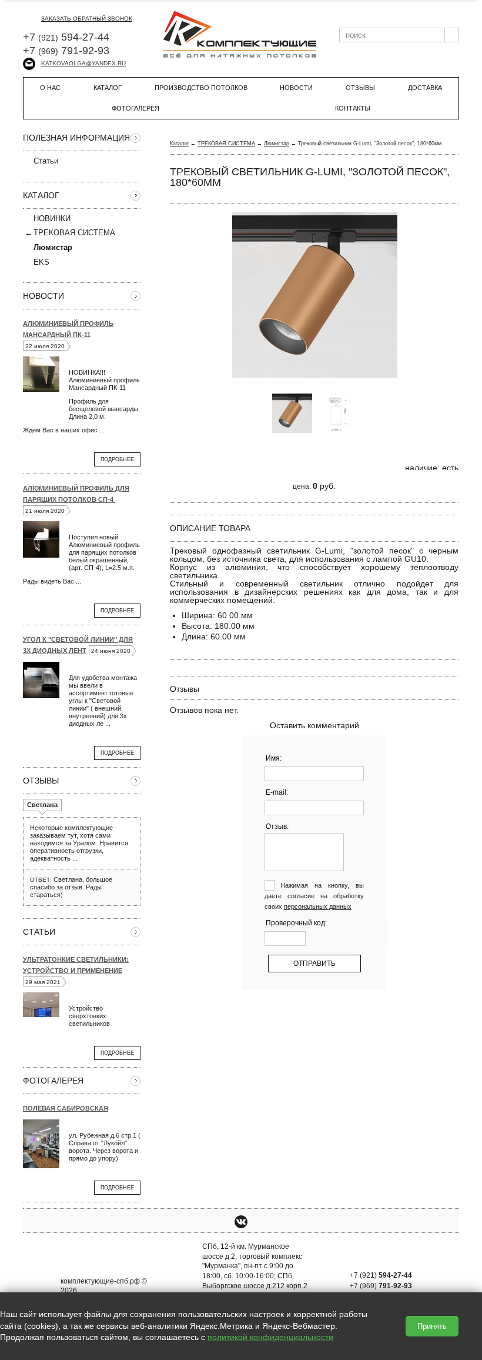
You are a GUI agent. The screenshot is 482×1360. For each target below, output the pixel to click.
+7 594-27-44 (66, 37)
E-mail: (277, 792)
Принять (432, 1326)
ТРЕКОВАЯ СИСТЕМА (74, 232)
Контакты (352, 108)
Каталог (107, 87)
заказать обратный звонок (86, 18)
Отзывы (360, 87)
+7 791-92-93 (66, 50)
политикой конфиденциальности (270, 1337)
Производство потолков (201, 87)
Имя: (274, 758)
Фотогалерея (135, 108)
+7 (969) (381, 1286)
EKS (41, 262)
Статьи (46, 160)
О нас (50, 87)
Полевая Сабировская (65, 1108)
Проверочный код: (296, 923)
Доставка (425, 87)
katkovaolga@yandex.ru (83, 63)
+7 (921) (381, 1275)
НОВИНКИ (52, 218)
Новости (296, 87)
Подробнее (117, 459)
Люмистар (276, 143)
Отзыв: (277, 826)
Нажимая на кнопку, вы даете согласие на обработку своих (314, 896)
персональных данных (318, 906)
